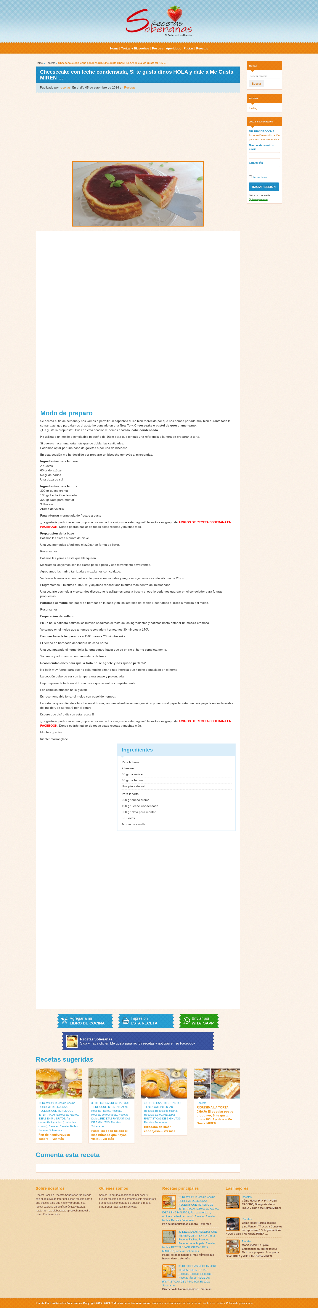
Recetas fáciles (69, 1126)
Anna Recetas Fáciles (65, 1114)
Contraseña (256, 162)
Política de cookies (214, 1303)
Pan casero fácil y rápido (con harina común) (57, 1122)
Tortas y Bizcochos (135, 48)
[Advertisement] (138, 126)
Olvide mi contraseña (259, 195)
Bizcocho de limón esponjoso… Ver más (159, 1128)
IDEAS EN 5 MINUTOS (52, 1118)
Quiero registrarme (258, 199)
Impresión (144, 1020)
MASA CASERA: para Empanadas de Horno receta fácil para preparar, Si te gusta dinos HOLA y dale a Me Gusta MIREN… (252, 1250)
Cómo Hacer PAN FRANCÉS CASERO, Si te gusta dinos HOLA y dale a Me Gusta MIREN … (253, 1206)
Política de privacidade (239, 1303)
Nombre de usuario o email (261, 147)
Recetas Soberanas (50, 1130)
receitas (65, 87)
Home (114, 48)
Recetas (202, 48)
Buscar (256, 83)
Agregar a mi (87, 1020)
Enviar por (203, 1020)
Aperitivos (173, 48)
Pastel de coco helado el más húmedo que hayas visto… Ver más (109, 1134)
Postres (157, 48)
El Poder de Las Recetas (178, 35)
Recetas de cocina (166, 1110)
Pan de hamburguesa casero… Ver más (54, 1136)
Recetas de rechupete (104, 1114)
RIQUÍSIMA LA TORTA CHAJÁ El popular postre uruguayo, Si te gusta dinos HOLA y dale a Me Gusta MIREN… (215, 1115)
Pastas (189, 48)
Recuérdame (259, 177)
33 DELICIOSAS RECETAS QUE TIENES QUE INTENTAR (56, 1110)
